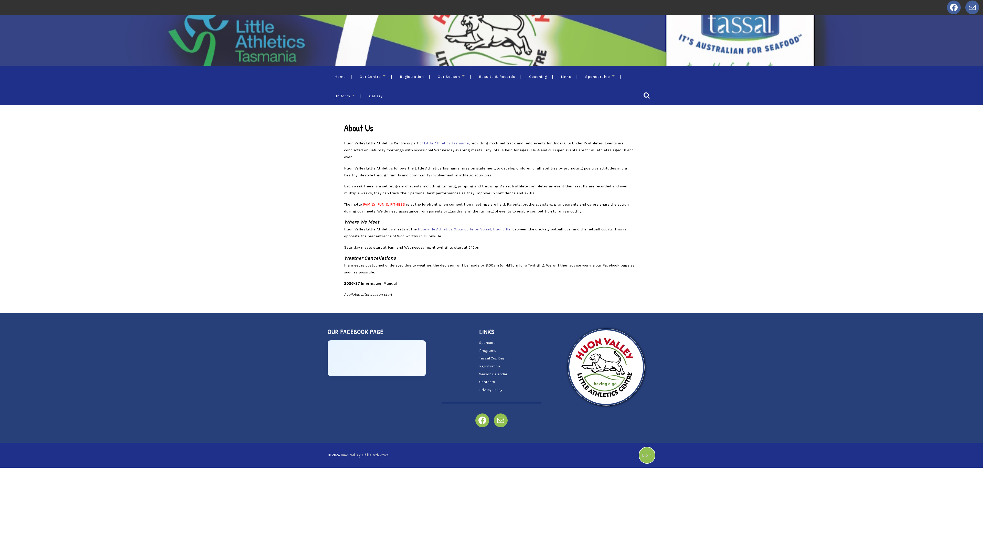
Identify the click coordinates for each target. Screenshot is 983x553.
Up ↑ (647, 455)
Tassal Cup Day (492, 358)
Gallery (376, 96)
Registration (412, 77)
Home (340, 77)
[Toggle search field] (646, 95)
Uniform (342, 96)
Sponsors (487, 343)
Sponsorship (597, 77)
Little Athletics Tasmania (446, 143)
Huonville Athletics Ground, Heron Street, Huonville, (465, 229)
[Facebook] (954, 7)
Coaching (538, 77)
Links (566, 77)
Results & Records (497, 77)
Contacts (487, 382)
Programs (487, 350)
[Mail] (972, 7)
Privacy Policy (490, 390)
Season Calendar (493, 374)
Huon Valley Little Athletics (364, 455)
